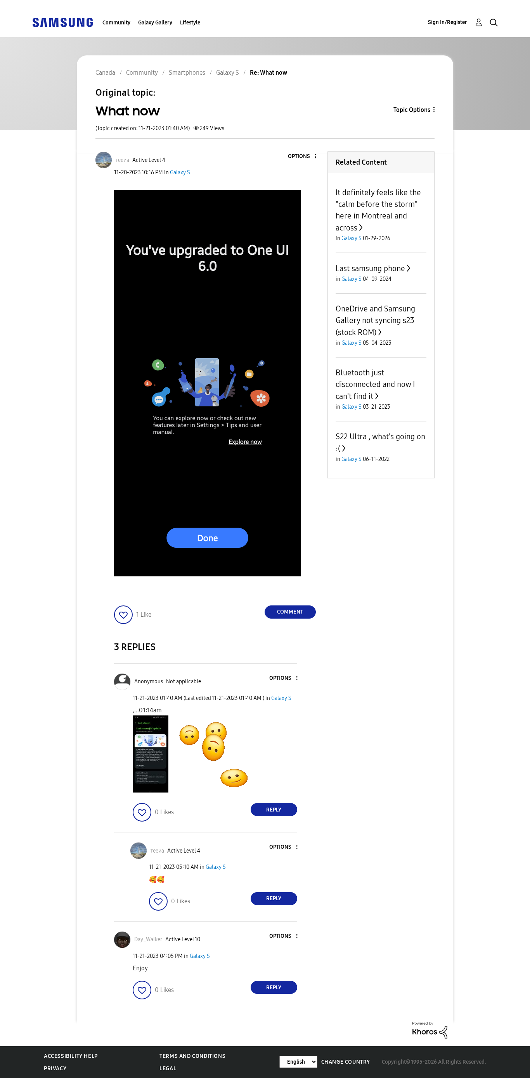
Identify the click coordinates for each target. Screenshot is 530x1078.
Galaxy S (180, 172)
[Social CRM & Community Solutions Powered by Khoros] (429, 1029)
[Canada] (62, 22)
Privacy (55, 1068)
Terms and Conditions (192, 1056)
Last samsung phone (370, 268)
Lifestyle (190, 22)
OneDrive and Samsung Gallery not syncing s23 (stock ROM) (375, 320)
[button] (302, 156)
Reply (273, 809)
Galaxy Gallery (155, 22)
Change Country (345, 1062)
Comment (290, 612)
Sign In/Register (447, 22)
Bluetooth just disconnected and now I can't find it (375, 384)
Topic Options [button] (411, 109)
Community (116, 22)
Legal (167, 1068)
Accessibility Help (71, 1056)
